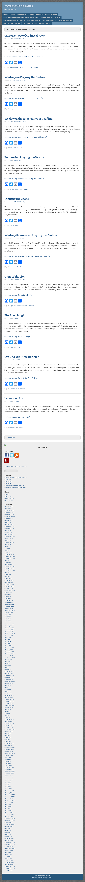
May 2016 (8, 618)
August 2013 (9, 683)
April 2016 (8, 620)
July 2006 (8, 852)
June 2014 (8, 664)
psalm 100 (20, 305)
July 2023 (8, 530)
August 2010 (9, 755)
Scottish (25, 305)
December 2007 (10, 819)
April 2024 (8, 522)
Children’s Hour (51, 14)
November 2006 (10, 844)
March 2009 (9, 789)
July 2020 (8, 560)
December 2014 (9, 652)
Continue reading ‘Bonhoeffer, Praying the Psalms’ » (24, 178)
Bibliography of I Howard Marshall (30, 14)
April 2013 (8, 691)
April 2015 (8, 644)
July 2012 (8, 709)
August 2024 (9, 520)
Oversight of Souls (18, 6)
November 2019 (9, 568)
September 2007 (10, 824)
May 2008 (8, 809)
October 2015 (9, 632)
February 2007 (9, 838)
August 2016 (9, 612)
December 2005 (10, 866)
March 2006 (9, 860)
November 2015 (9, 630)
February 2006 (9, 862)
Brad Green (8, 479)
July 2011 (8, 733)
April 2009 (8, 787)
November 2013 (9, 677)
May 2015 (8, 642)
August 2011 (9, 731)
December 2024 (10, 518)
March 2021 (8, 552)
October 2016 (9, 608)
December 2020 (10, 556)
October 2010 (9, 751)
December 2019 (9, 566)
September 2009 (10, 777)
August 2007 (9, 826)
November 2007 (9, 820)
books (10, 147)
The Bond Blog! (14, 315)
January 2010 (9, 769)
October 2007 (9, 822)
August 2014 (9, 660)
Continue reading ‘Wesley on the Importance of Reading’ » (26, 137)
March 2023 (8, 532)
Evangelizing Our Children (50, 17)
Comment (35, 67)
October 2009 (9, 775)
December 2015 (9, 628)
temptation (14, 427)
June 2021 (8, 546)
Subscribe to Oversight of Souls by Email (15, 466)
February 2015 (9, 648)
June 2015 (8, 640)
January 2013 (9, 697)
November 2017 (9, 586)
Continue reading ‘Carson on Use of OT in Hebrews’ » (24, 57)
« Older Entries (11, 437)
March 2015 (8, 646)
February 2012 (9, 719)
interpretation (28, 67)
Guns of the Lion (14, 276)
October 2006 (9, 846)
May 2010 (8, 761)
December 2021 (9, 542)
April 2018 (8, 576)
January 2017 (9, 602)
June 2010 (8, 759)
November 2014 (9, 654)
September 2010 (10, 753)
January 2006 (9, 864)
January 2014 (9, 673)
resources (11, 347)
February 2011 (9, 743)
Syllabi (17, 23)
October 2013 (9, 679)
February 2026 (9, 510)
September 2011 (10, 729)
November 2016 (9, 606)
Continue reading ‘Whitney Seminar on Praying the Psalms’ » (27, 256)
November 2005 (10, 868)
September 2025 (10, 516)
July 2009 (8, 781)
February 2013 (9, 695)
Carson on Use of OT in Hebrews (24, 35)
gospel (11, 225)
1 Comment (31, 305)
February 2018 (9, 580)
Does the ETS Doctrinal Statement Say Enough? (21, 17)
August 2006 (9, 850)
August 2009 (9, 779)
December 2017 (9, 584)
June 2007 (8, 830)
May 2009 (8, 785)
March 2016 (8, 622)
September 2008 (10, 801)
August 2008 (9, 803)
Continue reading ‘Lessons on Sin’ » (17, 417)
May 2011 (8, 737)
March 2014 (8, 669)
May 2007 (8, 832)
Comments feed (9, 498)
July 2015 (8, 638)
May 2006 (8, 856)
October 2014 (9, 656)
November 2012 (9, 701)
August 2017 (9, 592)
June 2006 (8, 854)
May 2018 (8, 574)
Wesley (14, 147)
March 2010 (8, 765)
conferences (15, 67)
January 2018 (9, 582)
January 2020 (9, 564)
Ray (11, 38)
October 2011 (9, 727)
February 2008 (9, 815)
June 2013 (8, 687)
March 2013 (8, 693)
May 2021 (8, 548)
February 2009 (9, 791)
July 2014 (8, 662)
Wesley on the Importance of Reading (28, 118)
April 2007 (8, 834)
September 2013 (10, 681)
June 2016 (8, 616)
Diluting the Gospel (17, 198)
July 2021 (8, 544)
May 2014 (8, 665)
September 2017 (10, 590)
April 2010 (8, 763)
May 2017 (8, 596)
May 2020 (8, 562)
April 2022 (8, 540)
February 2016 (9, 624)
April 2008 (8, 811)
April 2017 (8, 598)
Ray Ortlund (16, 388)
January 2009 (9, 793)
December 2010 (10, 747)
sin (10, 427)
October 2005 (9, 870)
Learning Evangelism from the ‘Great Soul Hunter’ (22, 20)
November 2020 (10, 558)
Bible (10, 67)
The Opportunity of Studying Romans (36, 23)
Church (11, 388)
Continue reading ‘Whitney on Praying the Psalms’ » (23, 98)
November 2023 (9, 528)
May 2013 (8, 689)
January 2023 (9, 534)
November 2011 (9, 725)
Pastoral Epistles (49, 20)
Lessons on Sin (13, 398)
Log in (7, 494)
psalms (15, 109)
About (5, 14)
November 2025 (9, 514)
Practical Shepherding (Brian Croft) (15, 485)
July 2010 (8, 757)
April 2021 (8, 550)
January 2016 (9, 626)
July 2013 (8, 685)
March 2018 (8, 578)
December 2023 (9, 526)
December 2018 (10, 570)
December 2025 (10, 512)
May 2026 (8, 509)
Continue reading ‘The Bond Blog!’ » (18, 336)
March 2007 (8, 836)
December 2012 (9, 699)
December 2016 (10, 604)
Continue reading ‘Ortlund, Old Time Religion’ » (22, 378)
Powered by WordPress (39, 877)
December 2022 (10, 536)
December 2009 (10, 771)
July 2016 (8, 614)
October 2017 (9, 588)
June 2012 (8, 711)
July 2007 (8, 828)
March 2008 (9, 813)
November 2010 (9, 749)
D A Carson (21, 67)
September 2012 (10, 705)
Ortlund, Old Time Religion (21, 356)
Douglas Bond (12, 305)
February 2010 (9, 767)
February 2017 (9, 600)
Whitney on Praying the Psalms (24, 77)
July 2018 (8, 572)
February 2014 (9, 671)
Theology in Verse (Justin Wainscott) (15, 487)
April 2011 (8, 739)
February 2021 (9, 554)
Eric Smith (8, 483)
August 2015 (9, 636)
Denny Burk (8, 481)
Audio (13, 14)
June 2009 (8, 783)
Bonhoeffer (12, 189)
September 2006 (10, 848)
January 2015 (9, 650)
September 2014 (10, 658)
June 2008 (8, 807)
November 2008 (10, 797)
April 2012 (8, 715)
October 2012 (9, 703)
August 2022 (9, 538)
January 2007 (9, 840)
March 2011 (8, 741)
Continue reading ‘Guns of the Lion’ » (18, 295)
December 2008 (10, 795)
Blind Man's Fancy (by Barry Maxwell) (16, 477)
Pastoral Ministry (65, 20)
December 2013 (9, 675)
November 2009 (10, 773)
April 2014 (8, 667)
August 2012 (9, 707)
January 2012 (9, 721)
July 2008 (8, 805)
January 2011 (9, 745)
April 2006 (8, 858)
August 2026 (9, 507)
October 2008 (9, 799)
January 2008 (9, 817)
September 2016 (10, 610)
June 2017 (8, 594)
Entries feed (8, 496)
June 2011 (8, 735)
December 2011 (9, 723)
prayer (10, 109)
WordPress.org (9, 500)
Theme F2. (50, 877)
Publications (8, 23)
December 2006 (10, 842)
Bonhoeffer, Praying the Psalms (24, 157)
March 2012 (8, 717)
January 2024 (9, 524)
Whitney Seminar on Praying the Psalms (30, 235)
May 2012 (8, 713)
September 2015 (10, 634)
